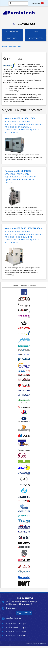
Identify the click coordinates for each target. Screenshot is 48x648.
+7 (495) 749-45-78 (13, 628)
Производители (36, 38)
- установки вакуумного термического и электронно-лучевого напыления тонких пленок (20, 177)
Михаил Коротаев (41, 643)
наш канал (36, 3)
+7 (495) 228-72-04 (13, 624)
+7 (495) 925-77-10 (13, 632)
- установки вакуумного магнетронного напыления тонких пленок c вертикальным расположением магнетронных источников (24, 125)
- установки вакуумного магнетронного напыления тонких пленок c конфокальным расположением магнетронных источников (24, 235)
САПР (36, 32)
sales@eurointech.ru (13, 618)
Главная (4, 47)
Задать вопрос (24, 613)
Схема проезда (11, 608)
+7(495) (25, 25)
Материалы (12, 38)
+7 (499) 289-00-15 (13, 636)
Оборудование (12, 32)
